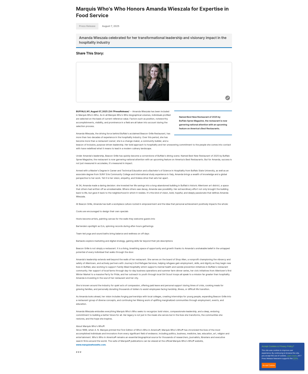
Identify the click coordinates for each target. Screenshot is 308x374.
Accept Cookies (269, 365)
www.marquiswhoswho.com (91, 345)
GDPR (295, 358)
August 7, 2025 (110, 26)
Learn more (292, 355)
